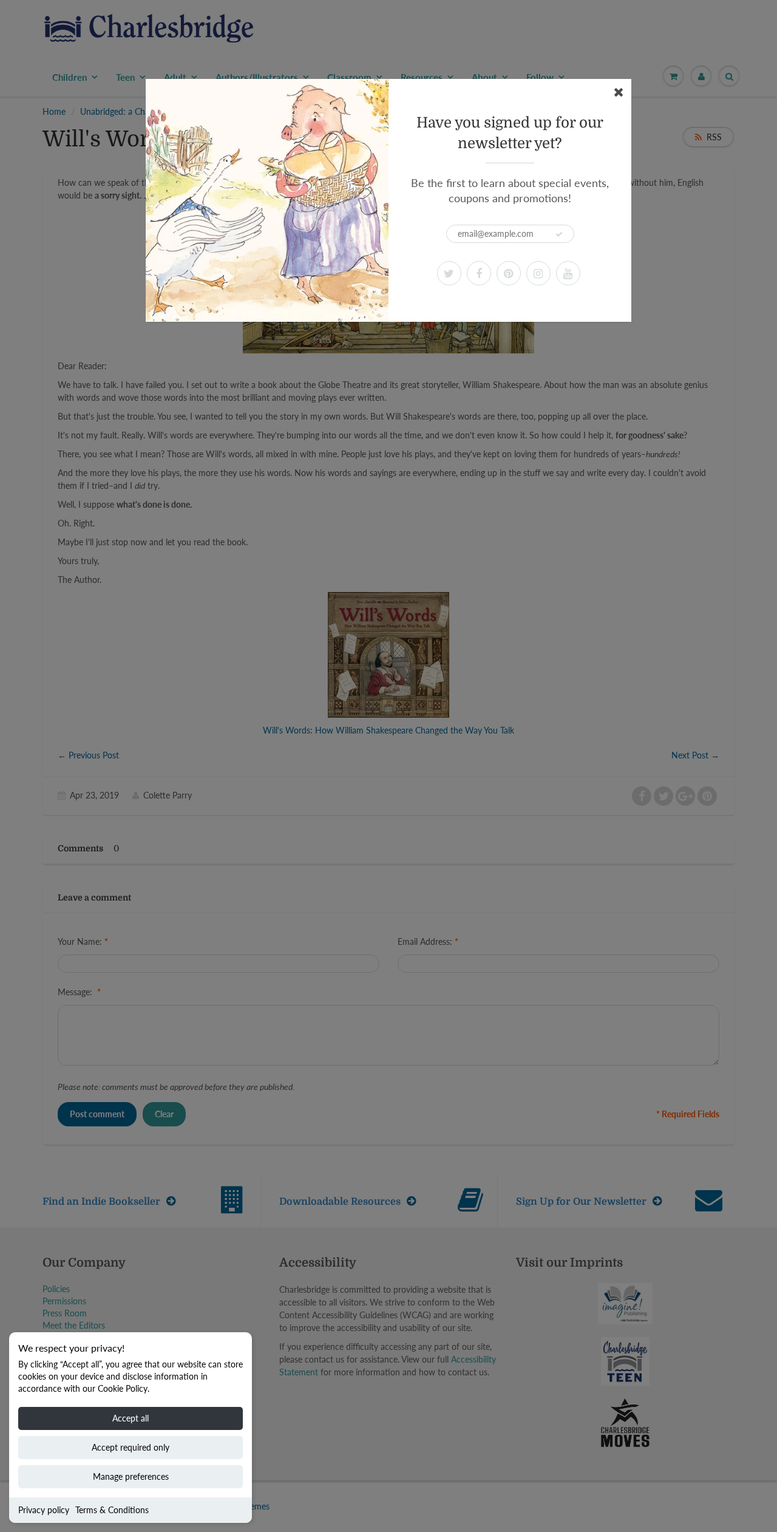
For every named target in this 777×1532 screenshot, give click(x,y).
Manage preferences (131, 1476)
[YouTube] (568, 273)
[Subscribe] (559, 234)
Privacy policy (43, 1510)
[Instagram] (538, 273)
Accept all (130, 1418)
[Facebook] (479, 273)
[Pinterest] (509, 273)
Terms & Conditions (112, 1510)
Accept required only (130, 1447)
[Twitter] (449, 273)
